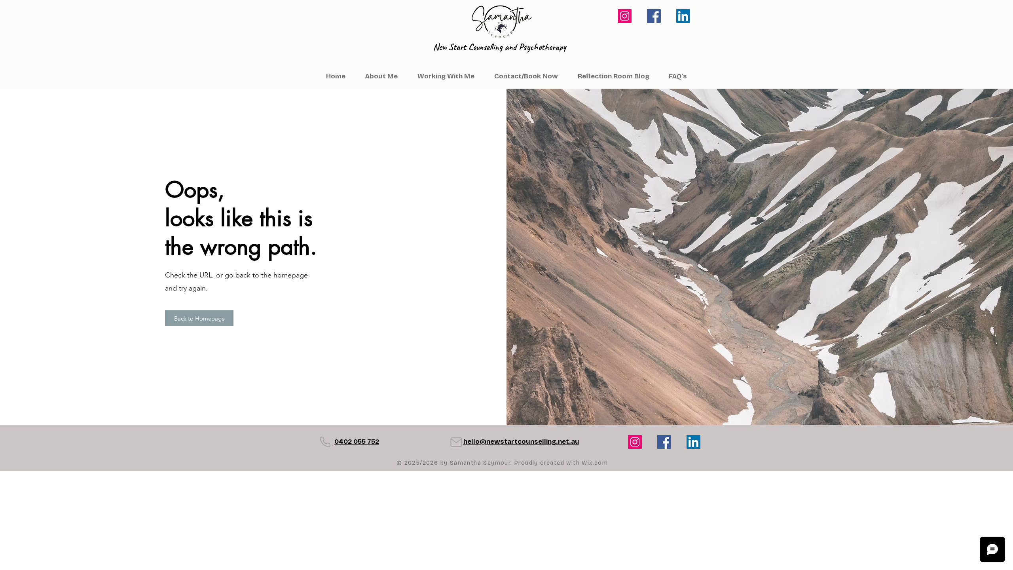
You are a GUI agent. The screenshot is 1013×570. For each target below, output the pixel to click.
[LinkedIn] (683, 16)
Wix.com (595, 463)
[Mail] (456, 442)
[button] (677, 76)
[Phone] (325, 442)
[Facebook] (654, 16)
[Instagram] (625, 16)
